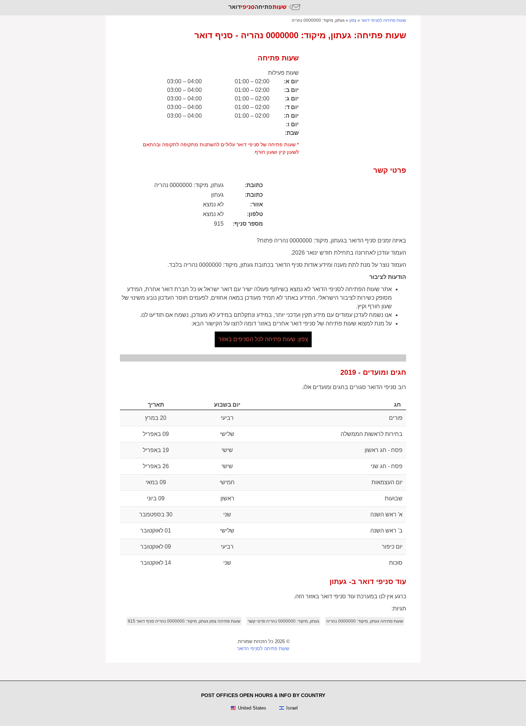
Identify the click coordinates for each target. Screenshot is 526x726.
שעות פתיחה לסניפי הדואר (263, 648)
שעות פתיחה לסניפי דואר (383, 20)
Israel (292, 708)
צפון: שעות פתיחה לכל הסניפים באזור (263, 339)
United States (252, 708)
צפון (352, 20)
